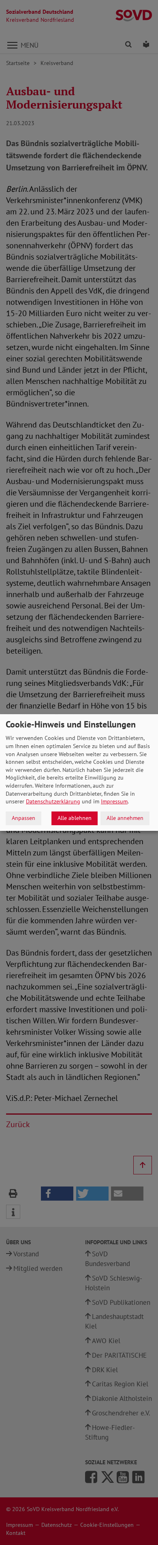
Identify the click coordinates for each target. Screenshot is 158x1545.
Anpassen (23, 818)
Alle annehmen (125, 818)
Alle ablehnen (75, 818)
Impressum (114, 801)
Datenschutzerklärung (53, 801)
